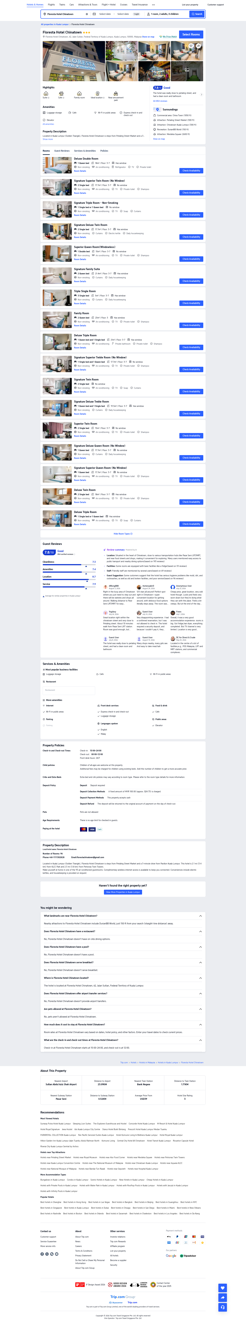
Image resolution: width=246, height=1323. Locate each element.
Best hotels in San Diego (143, 1208)
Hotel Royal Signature (50, 1129)
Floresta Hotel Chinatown (62, 32)
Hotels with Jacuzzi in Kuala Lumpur (172, 1185)
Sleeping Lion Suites (82, 1124)
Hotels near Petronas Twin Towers (169, 1157)
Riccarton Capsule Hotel (183, 1141)
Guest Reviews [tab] (62, 150)
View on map (159, 139)
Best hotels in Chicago (121, 1208)
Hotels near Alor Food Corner (112, 1157)
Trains (62, 4)
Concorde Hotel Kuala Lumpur (142, 1124)
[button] (153, 4)
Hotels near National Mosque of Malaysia (58, 1169)
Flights (51, 4)
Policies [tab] (104, 150)
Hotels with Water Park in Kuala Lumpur (97, 1185)
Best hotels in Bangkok (122, 1202)
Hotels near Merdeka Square (139, 1157)
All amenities (48, 124)
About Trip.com (82, 1237)
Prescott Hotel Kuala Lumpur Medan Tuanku (147, 1129)
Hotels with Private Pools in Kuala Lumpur (58, 1185)
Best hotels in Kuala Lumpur (76, 1208)
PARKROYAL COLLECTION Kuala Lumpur (58, 1135)
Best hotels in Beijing (144, 1202)
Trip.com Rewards (118, 1241)
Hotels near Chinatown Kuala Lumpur (141, 1163)
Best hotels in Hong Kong (74, 1202)
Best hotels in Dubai (100, 1208)
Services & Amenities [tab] (85, 150)
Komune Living (108, 1141)
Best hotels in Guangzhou (167, 1202)
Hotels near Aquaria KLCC (171, 1163)
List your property (118, 1251)
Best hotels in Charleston (140, 1213)
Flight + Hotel (109, 4)
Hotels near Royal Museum (85, 1157)
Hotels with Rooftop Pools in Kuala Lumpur (136, 1185)
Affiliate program (117, 1246)
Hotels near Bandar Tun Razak (92, 1169)
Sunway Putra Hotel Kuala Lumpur (55, 1124)
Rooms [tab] (46, 150)
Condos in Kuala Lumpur (77, 1180)
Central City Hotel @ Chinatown (131, 1141)
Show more (48, 139)
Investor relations (117, 1237)
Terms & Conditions (83, 1251)
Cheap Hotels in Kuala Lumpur (160, 1180)
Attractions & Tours (87, 4)
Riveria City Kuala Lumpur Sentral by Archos (59, 1146)
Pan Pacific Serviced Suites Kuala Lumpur (96, 1135)
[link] (190, 4)
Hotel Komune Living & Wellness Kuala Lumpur (136, 1135)
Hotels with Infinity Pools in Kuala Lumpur (58, 1191)
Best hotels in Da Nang (190, 1213)
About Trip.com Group (85, 1268)
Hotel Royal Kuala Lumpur (171, 1135)
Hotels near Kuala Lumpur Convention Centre (60, 1163)
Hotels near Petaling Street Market (55, 1157)
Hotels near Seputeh (116, 1169)
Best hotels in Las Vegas (99, 1202)
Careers (78, 1246)
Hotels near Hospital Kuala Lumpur (143, 1169)
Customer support (48, 1237)
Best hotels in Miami (166, 1208)
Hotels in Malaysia (147, 1062)
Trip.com (124, 1062)
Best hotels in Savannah (116, 1213)
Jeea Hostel (67, 1129)
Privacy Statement (83, 1255)
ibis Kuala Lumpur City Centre (87, 1129)
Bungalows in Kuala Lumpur (52, 1180)
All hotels (114, 1255)
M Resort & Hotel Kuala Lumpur (171, 1124)
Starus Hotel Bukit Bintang (114, 1129)
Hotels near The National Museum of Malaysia (102, 1163)
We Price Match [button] (170, 36)
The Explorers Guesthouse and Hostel (109, 1124)
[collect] (222, 1288)
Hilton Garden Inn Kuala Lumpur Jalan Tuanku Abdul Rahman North (69, 1141)
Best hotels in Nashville (50, 1213)
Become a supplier (118, 1260)
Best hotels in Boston (72, 1213)
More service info (48, 1246)
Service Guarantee (48, 1241)
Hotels (133, 1062)
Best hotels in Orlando (94, 1213)
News (77, 1241)
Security (113, 1265)
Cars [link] (72, 4)
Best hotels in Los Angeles (165, 1213)
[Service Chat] (222, 1307)
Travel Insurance (140, 4)
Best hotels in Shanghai (50, 1202)
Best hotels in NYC (189, 1202)
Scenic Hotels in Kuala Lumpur (104, 1180)
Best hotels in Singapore (51, 1208)
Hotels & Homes (35, 4)
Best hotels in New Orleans (189, 1208)
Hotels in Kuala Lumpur (168, 1062)
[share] (222, 1297)
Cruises (123, 4)
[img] (74, 61)
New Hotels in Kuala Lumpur (131, 1180)
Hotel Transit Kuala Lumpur (159, 1141)
